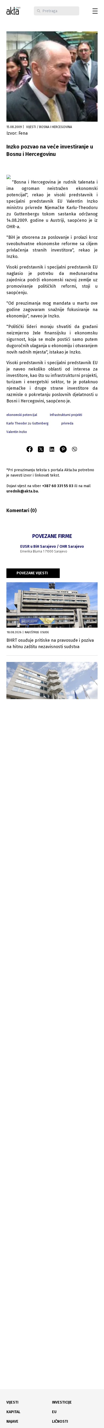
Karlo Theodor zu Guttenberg (27, 423)
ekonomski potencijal (21, 415)
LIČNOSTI (60, 1421)
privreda (67, 423)
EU (54, 1412)
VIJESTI (12, 1402)
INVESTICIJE (62, 1402)
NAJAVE (12, 1421)
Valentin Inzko (16, 432)
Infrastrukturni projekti (66, 415)
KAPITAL (13, 1412)
